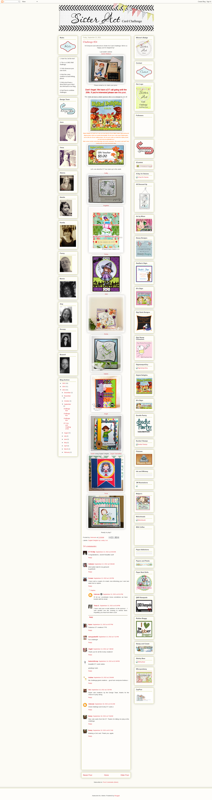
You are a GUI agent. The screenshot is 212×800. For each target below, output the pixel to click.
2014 (64, 386)
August (66, 433)
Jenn (106, 294)
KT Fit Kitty (91, 552)
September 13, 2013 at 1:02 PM (104, 578)
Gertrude (91, 564)
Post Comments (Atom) (110, 782)
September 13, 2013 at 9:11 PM (113, 594)
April (65, 446)
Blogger (117, 795)
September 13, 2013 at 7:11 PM (109, 637)
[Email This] (110, 537)
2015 (64, 383)
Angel (106, 414)
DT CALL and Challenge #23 (67, 426)
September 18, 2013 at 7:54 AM (103, 716)
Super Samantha (115, 453)
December (67, 393)
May (65, 443)
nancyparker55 (93, 637)
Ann (89, 690)
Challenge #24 (67, 419)
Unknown (97, 594)
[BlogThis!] (112, 537)
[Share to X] (114, 537)
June (65, 439)
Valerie (106, 374)
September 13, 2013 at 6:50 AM (106, 552)
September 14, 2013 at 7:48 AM (103, 649)
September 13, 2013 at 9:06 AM (105, 564)
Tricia (106, 493)
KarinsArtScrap (93, 661)
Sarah (93, 453)
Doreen (90, 578)
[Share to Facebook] (116, 537)
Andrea (90, 677)
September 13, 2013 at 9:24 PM (110, 605)
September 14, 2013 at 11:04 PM (109, 661)
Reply (90, 557)
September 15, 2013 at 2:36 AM (104, 677)
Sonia (106, 334)
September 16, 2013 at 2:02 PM (102, 690)
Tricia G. (96, 605)
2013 (64, 390)
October (67, 401)
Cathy (106, 173)
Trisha (106, 254)
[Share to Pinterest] (118, 537)
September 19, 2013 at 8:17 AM (103, 730)
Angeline (106, 205)
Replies (93, 590)
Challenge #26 (67, 410)
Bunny (90, 716)
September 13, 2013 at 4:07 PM (103, 624)
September (67, 404)
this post (122, 92)
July (65, 436)
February (67, 452)
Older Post (125, 775)
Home (106, 775)
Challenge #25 (67, 414)
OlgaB (90, 649)
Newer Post (87, 775)
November (67, 396)
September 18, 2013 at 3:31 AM (105, 704)
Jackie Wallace (106, 54)
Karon (90, 624)
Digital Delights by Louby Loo (98, 540)
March (66, 449)
